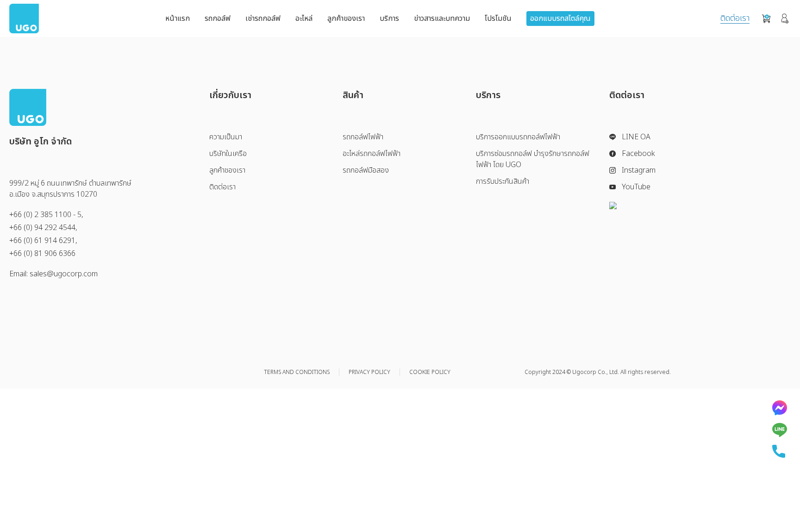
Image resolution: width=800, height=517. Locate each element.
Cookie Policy (429, 372)
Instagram (639, 170)
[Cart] (766, 19)
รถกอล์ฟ (218, 18)
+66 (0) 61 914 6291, (43, 240)
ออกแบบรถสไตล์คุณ (560, 18)
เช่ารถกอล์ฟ (263, 18)
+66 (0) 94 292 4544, (43, 227)
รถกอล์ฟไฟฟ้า (363, 137)
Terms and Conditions (297, 372)
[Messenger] (779, 407)
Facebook (638, 153)
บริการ (389, 18)
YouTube (636, 187)
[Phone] (779, 451)
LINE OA (636, 137)
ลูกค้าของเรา (346, 18)
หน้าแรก (177, 18)
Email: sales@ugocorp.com (53, 274)
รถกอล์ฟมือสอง (366, 170)
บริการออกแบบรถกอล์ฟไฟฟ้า (518, 137)
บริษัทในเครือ (228, 153)
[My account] (785, 18)
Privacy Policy (369, 372)
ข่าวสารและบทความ (442, 18)
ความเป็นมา (225, 137)
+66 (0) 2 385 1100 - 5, (46, 214)
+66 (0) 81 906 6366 (42, 253)
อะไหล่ (303, 18)
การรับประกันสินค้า (502, 181)
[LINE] (779, 430)
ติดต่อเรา (735, 19)
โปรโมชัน (498, 18)
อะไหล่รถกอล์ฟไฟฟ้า (371, 153)
